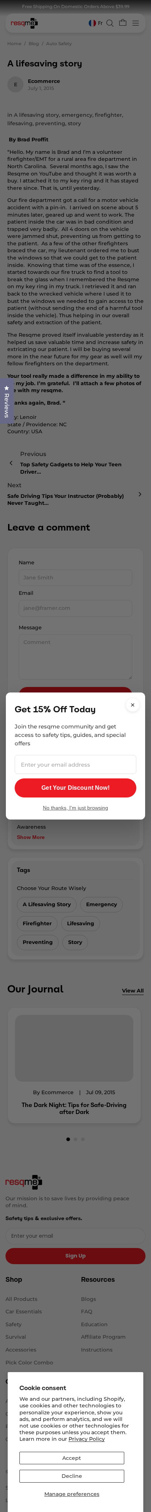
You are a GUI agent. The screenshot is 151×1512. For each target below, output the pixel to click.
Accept (71, 1458)
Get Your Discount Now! (75, 788)
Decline (72, 1476)
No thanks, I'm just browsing (75, 808)
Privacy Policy (87, 1439)
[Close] (132, 705)
